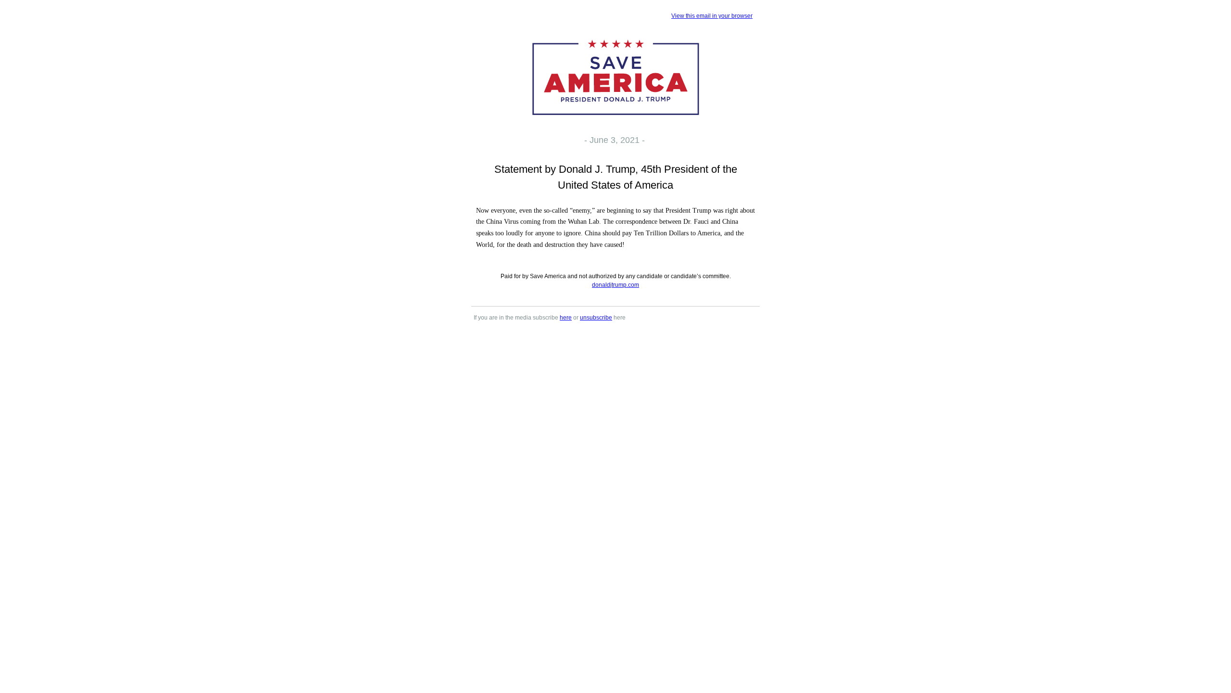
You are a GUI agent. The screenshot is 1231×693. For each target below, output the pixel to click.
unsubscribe (596, 317)
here (566, 317)
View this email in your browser (712, 16)
